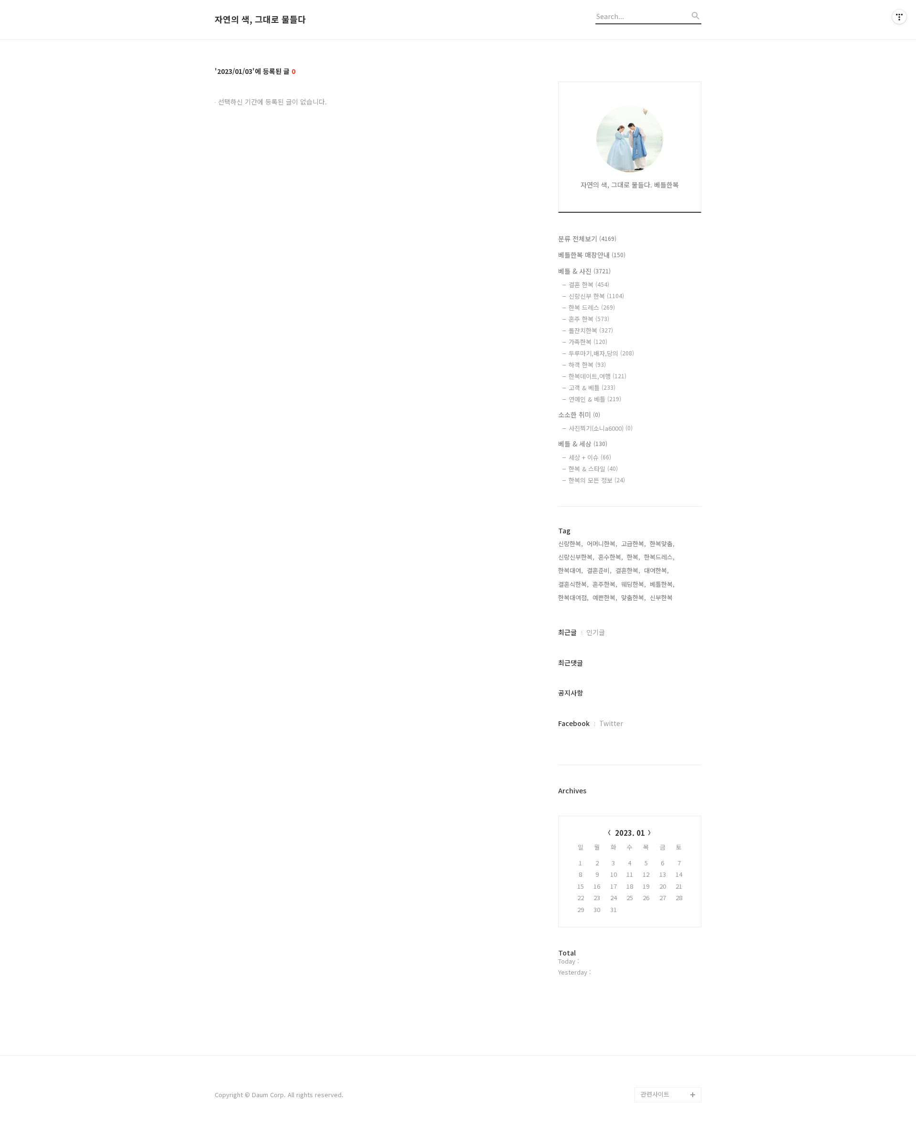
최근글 (567, 632)
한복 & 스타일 (593, 468)
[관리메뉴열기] (899, 17)
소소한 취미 (579, 414)
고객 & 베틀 (592, 387)
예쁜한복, (605, 597)
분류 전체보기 (587, 238)
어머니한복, (602, 543)
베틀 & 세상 (582, 443)
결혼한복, (627, 570)
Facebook (574, 723)
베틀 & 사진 (584, 271)
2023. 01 (630, 833)
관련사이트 (655, 1094)
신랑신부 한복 (596, 296)
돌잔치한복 (591, 330)
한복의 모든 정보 (597, 480)
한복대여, (570, 570)
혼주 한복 (589, 318)
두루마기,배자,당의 (601, 353)
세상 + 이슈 (590, 457)
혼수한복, (610, 556)
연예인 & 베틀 (595, 399)
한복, (633, 556)
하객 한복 (587, 364)
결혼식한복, (573, 584)
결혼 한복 (589, 284)
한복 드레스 (592, 307)
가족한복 (588, 341)
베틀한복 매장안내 (591, 255)
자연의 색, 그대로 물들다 (260, 19)
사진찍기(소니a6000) (601, 428)
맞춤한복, (633, 597)
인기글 (595, 632)
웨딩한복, (633, 584)
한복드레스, (659, 556)
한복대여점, (573, 597)
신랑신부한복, (576, 556)
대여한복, (656, 570)
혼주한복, (605, 584)
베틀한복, (662, 584)
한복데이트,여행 (597, 376)
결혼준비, (599, 570)
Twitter (611, 723)
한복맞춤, (662, 543)
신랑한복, (570, 543)
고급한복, (633, 543)
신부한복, (662, 597)
